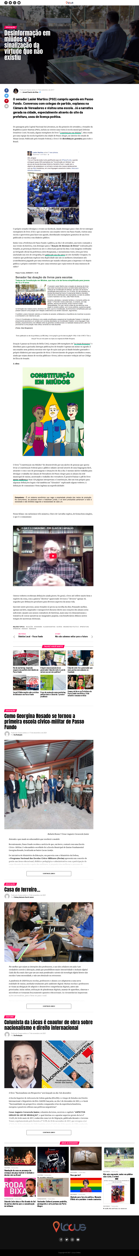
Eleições (30, 627)
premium (17, 629)
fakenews (38, 627)
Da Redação (18, 735)
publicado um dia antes (55, 254)
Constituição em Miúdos (70, 132)
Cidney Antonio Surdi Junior (24, 897)
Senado (25, 629)
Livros (59, 627)
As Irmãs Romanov (82, 343)
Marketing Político (71, 627)
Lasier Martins (49, 627)
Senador (33, 629)
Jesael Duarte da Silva (30, 92)
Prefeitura (85, 627)
